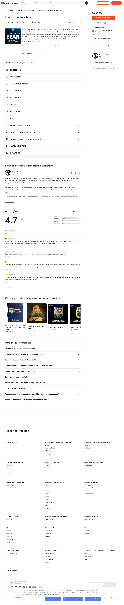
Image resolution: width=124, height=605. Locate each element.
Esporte (48, 557)
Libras (47, 500)
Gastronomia (10, 471)
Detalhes (32, 63)
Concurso (48, 485)
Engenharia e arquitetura (15, 482)
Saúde (47, 562)
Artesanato (49, 531)
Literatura (48, 502)
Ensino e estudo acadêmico (54, 482)
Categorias (25, 3)
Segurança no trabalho (13, 488)
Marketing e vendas (91, 517)
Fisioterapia (49, 559)
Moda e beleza (11, 528)
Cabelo (8, 531)
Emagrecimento (50, 554)
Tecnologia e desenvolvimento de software (99, 551)
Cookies (113, 598)
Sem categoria (11, 571)
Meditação (48, 451)
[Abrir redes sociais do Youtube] (76, 173)
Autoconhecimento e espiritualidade (58, 442)
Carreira (86, 445)
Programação (88, 557)
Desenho (48, 534)
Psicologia (48, 508)
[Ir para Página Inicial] (10, 2)
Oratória (87, 454)
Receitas (9, 474)
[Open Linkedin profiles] (16, 586)
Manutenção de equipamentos (56, 517)
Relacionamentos (12, 551)
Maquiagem (10, 539)
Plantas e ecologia (91, 528)
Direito (47, 488)
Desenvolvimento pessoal (92, 451)
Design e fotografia (52, 462)
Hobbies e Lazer (12, 517)
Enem (47, 494)
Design (47, 465)
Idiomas (47, 497)
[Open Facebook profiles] (8, 586)
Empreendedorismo (90, 488)
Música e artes (50, 528)
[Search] (86, 3)
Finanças (87, 491)
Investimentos (89, 494)
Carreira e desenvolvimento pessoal (97, 442)
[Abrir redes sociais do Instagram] (80, 173)
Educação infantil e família (93, 462)
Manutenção (49, 520)
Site (85, 559)
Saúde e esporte (51, 551)
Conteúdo (10, 63)
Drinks (8, 468)
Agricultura (87, 531)
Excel (86, 554)
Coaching (87, 448)
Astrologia (48, 445)
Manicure (9, 537)
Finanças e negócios (91, 482)
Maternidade (88, 465)
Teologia (48, 454)
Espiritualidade (50, 448)
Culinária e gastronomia (14, 462)
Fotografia (48, 468)
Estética (9, 534)
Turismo (9, 520)
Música (47, 537)
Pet (7, 445)
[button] (41, 70)
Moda (8, 542)
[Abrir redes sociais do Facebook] (72, 173)
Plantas (86, 534)
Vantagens (21, 63)
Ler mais (8, 288)
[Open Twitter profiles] (12, 586)
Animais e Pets (11, 442)
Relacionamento (11, 554)
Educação (48, 491)
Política (47, 505)
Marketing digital (89, 520)
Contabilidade (88, 485)
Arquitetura (10, 485)
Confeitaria (9, 465)
